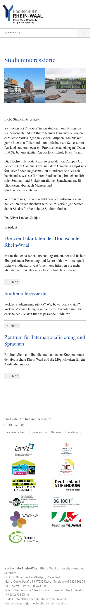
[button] (38, 33)
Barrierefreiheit (15, 432)
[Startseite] (24, 14)
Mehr (14, 282)
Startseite (11, 419)
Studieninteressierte (37, 419)
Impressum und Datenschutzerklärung (55, 432)
